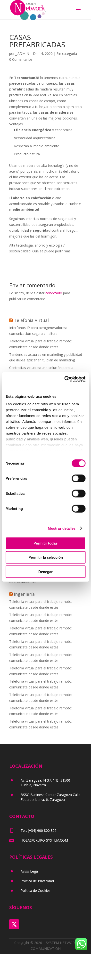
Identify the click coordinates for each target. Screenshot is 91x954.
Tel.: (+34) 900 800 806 (39, 830)
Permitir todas (45, 543)
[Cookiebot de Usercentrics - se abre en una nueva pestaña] (64, 379)
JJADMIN (22, 53)
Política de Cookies (35, 890)
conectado (53, 293)
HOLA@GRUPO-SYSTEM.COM (44, 840)
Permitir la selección (45, 557)
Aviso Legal (30, 871)
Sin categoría (67, 53)
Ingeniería (24, 594)
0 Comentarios (21, 59)
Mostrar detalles (62, 528)
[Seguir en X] (14, 924)
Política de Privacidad (37, 881)
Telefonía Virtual (31, 320)
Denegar (45, 571)
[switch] (78, 478)
